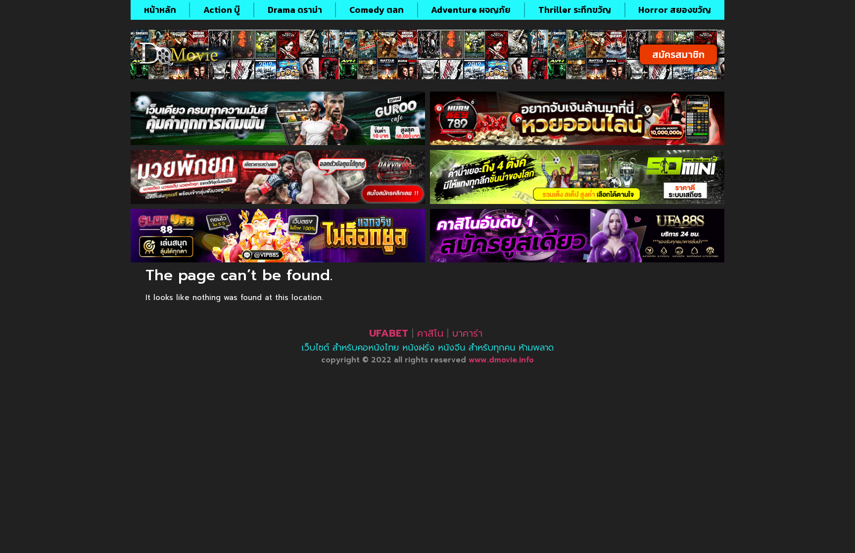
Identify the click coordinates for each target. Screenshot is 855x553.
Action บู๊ (221, 9)
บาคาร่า (467, 333)
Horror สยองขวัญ (674, 9)
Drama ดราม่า (295, 9)
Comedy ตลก (376, 9)
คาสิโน (430, 333)
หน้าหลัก (160, 9)
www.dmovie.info (501, 359)
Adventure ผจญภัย (471, 9)
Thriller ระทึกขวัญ (574, 9)
